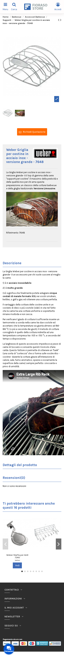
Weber (17, 560)
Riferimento (12, 232)
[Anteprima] (29, 519)
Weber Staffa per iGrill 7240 (17, 556)
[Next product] (60, 20)
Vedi (17, 565)
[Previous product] (59, 20)
